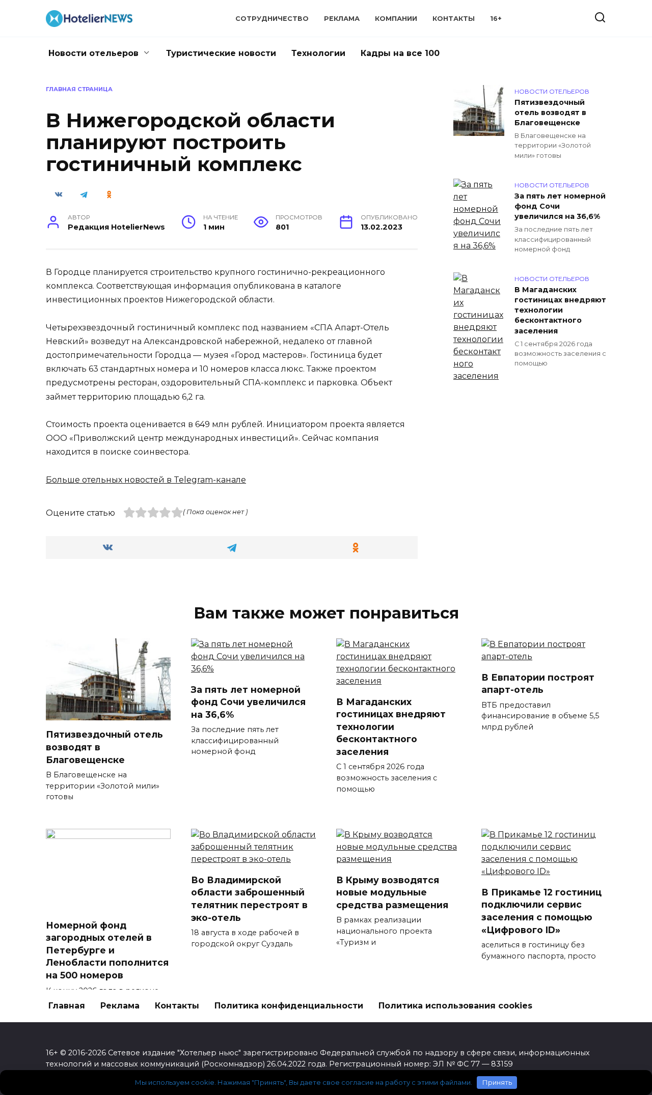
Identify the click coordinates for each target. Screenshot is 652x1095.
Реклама (342, 18)
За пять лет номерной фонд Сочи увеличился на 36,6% (560, 206)
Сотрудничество (272, 18)
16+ (496, 18)
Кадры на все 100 (400, 53)
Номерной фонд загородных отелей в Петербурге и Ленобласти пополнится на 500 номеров (107, 949)
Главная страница (79, 89)
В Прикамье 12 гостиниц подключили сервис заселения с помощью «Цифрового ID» (541, 910)
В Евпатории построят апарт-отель (537, 683)
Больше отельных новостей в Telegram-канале (146, 480)
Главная (66, 1005)
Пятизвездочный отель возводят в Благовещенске (550, 112)
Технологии (318, 53)
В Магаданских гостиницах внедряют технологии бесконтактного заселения (560, 310)
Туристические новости (221, 53)
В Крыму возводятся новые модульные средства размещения (392, 892)
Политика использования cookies (455, 1005)
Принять (497, 1082)
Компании (396, 18)
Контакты (453, 18)
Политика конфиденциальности (288, 1005)
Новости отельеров (93, 53)
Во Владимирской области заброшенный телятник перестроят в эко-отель (249, 898)
